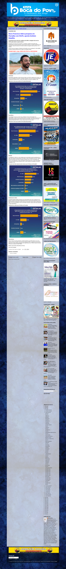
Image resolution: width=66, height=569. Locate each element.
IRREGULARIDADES (48, 441)
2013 (45, 510)
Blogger (56, 561)
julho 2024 (47, 488)
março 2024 (47, 493)
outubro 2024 (48, 412)
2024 (45, 408)
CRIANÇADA (47, 423)
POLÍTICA (46, 413)
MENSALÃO (50, 354)
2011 (45, 512)
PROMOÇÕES (47, 446)
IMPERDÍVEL (50, 324)
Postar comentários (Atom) (15, 259)
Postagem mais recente (13, 257)
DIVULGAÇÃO (47, 465)
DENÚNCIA (47, 417)
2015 (45, 507)
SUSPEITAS (47, 461)
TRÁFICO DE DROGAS (48, 436)
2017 (45, 505)
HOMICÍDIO (47, 442)
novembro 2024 (48, 411)
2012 (45, 511)
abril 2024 (47, 492)
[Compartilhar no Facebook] (27, 249)
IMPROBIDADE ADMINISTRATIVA (50, 432)
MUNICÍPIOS (47, 418)
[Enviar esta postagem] (23, 249)
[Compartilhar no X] (26, 249)
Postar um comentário (13, 253)
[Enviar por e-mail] (24, 249)
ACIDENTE (47, 447)
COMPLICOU (47, 460)
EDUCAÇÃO (50, 336)
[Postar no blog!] (25, 249)
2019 (45, 502)
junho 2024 (47, 489)
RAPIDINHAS (47, 476)
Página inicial (25, 257)
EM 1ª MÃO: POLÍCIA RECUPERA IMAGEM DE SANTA (52, 362)
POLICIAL (46, 414)
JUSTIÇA (46, 456)
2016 (45, 506)
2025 (45, 407)
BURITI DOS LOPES (51, 368)
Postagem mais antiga (36, 257)
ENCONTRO (50, 342)
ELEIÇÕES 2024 (47, 470)
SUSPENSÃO (47, 480)
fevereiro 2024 (48, 494)
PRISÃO (46, 484)
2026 (45, 406)
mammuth (48, 561)
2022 (45, 498)
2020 (45, 501)
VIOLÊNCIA (47, 422)
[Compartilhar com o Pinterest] (28, 249)
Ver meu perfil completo (47, 545)
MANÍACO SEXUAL (48, 437)
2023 (45, 497)
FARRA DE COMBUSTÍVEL (49, 438)
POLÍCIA (46, 426)
